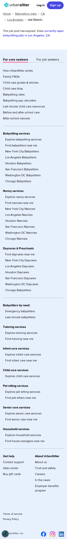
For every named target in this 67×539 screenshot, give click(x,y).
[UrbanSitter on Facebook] (42, 534)
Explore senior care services (23, 413)
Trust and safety (45, 468)
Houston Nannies (16, 221)
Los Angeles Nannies (19, 215)
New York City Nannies (20, 209)
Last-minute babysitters (20, 317)
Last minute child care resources (24, 106)
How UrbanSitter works (18, 71)
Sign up (55, 5)
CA (43, 14)
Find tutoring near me (19, 339)
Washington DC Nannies (21, 233)
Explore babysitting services (23, 139)
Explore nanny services (20, 197)
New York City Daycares (20, 260)
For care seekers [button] (15, 59)
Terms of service (12, 514)
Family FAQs (11, 77)
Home (7, 14)
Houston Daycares (17, 272)
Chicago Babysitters (18, 181)
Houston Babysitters (18, 163)
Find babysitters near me (21, 145)
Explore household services (23, 435)
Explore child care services (22, 376)
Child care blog (13, 88)
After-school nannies (16, 118)
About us (41, 462)
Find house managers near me (24, 441)
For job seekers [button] (47, 59)
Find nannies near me (19, 203)
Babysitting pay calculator (19, 100)
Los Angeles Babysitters (20, 157)
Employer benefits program (47, 488)
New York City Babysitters (22, 151)
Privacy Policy (11, 519)
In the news (42, 480)
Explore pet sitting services (22, 392)
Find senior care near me (21, 419)
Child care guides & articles (20, 82)
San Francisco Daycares (20, 278)
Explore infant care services (23, 354)
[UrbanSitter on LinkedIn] (60, 534)
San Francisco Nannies (20, 227)
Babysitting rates (14, 94)
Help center (10, 468)
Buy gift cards (12, 474)
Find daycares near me (20, 254)
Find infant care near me (21, 360)
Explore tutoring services (21, 333)
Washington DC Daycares (21, 284)
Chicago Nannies (16, 239)
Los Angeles (15, 20)
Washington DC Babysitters (23, 175)
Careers (40, 474)
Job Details (35, 20)
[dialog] (5, 533)
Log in (41, 5)
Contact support (13, 462)
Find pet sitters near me (20, 398)
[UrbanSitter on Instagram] (51, 534)
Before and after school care (21, 112)
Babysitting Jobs (25, 14)
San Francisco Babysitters (21, 169)
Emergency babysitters (20, 311)
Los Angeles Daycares (19, 266)
